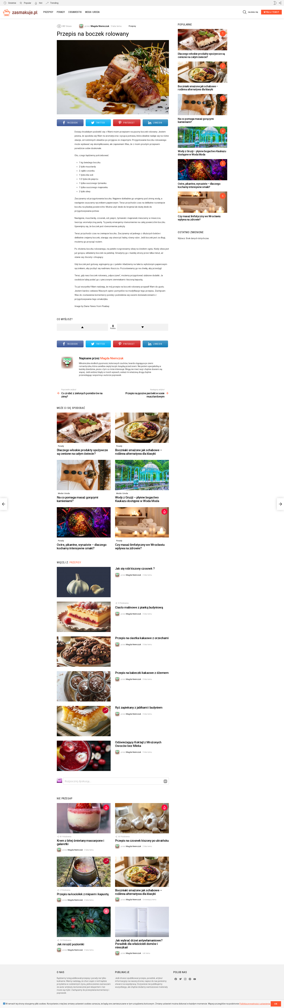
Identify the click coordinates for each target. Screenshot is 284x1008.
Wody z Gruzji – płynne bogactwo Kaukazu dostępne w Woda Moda (137, 499)
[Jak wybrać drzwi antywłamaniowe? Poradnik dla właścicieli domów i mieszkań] (142, 922)
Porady (61, 12)
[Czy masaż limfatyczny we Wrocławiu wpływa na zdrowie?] (142, 522)
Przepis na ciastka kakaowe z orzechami (141, 638)
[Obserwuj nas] (280, 3)
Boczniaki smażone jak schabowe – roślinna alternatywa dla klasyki (138, 451)
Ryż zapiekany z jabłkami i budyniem (138, 707)
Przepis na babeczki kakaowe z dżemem (141, 673)
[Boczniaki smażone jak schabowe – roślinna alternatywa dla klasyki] (142, 428)
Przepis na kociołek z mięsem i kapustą (82, 894)
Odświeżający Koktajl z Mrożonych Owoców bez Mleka (138, 744)
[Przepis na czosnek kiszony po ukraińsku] (142, 818)
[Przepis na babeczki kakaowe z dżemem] (84, 686)
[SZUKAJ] (244, 12)
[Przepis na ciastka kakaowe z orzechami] (84, 651)
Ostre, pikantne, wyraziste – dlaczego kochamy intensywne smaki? (81, 546)
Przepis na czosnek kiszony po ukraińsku (142, 840)
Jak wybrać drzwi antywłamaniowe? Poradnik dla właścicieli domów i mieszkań (138, 944)
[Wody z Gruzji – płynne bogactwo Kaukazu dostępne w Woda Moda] (142, 475)
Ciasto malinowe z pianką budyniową (139, 607)
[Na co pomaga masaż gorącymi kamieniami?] (84, 475)
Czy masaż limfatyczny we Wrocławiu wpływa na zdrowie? (139, 546)
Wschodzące (105, 710)
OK (275, 1004)
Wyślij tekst (271, 12)
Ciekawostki (75, 12)
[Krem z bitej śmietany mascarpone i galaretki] (84, 818)
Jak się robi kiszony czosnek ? (135, 568)
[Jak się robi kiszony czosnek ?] (84, 582)
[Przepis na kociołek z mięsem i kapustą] (84, 872)
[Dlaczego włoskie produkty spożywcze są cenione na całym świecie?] (84, 428)
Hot (40, 3)
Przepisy (48, 12)
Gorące (164, 512)
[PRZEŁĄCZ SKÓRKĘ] (275, 3)
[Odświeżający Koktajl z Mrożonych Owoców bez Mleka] (84, 756)
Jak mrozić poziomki (70, 944)
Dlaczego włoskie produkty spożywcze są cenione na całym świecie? (82, 451)
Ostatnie (12, 3)
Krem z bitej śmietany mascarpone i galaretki (80, 842)
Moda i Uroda (92, 12)
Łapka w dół (142, 327)
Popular (27, 3)
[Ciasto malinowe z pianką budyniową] (84, 617)
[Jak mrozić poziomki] (84, 922)
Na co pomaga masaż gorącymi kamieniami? (77, 499)
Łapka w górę (82, 327)
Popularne (106, 911)
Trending (54, 3)
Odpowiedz (165, 781)
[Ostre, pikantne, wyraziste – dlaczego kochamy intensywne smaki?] (84, 522)
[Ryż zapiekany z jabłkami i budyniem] (84, 721)
